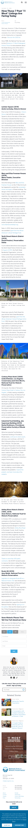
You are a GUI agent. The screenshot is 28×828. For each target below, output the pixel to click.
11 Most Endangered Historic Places (6, 23)
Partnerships (17, 798)
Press (4, 798)
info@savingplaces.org (8, 781)
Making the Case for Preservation (18, 702)
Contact (5, 794)
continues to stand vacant (17, 437)
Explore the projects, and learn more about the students (12, 472)
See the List (14, 757)
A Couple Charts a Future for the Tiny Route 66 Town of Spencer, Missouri (17, 725)
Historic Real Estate (19, 796)
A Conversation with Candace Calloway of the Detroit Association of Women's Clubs (19, 713)
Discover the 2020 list (13, 37)
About (4, 793)
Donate (16, 793)
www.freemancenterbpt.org (10, 224)
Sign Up (14, 807)
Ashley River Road (20, 528)
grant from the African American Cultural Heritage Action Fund (14, 319)
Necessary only (19, 825)
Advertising (17, 794)
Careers (4, 796)
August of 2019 (7, 250)
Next (14, 651)
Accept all (7, 825)
